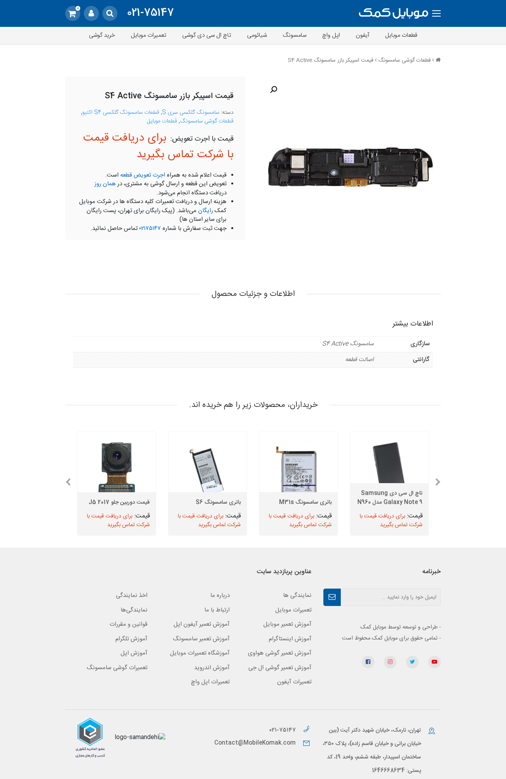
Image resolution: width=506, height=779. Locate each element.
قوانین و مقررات (128, 624)
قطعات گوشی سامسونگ (404, 60)
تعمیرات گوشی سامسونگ (117, 668)
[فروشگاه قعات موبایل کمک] (393, 13)
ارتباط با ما (217, 610)
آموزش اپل (134, 653)
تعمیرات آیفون (294, 682)
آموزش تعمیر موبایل (287, 624)
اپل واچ (331, 35)
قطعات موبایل (401, 35)
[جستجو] (109, 13)
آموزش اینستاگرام (290, 639)
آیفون (362, 35)
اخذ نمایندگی (131, 595)
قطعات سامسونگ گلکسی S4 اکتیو (120, 112)
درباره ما (220, 595)
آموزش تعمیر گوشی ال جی (280, 668)
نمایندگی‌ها (134, 610)
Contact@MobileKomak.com (255, 743)
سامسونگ (294, 35)
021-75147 (150, 13)
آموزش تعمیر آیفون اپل (202, 624)
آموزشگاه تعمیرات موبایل (200, 653)
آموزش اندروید (212, 668)
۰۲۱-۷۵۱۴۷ (283, 730)
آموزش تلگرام (131, 639)
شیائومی (257, 35)
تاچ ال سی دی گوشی (206, 35)
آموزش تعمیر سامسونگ (201, 639)
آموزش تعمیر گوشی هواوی (280, 653)
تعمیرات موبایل (148, 35)
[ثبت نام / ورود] (91, 13)
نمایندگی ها (297, 595)
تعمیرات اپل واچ (210, 682)
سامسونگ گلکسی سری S (190, 112)
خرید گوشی (102, 35)
